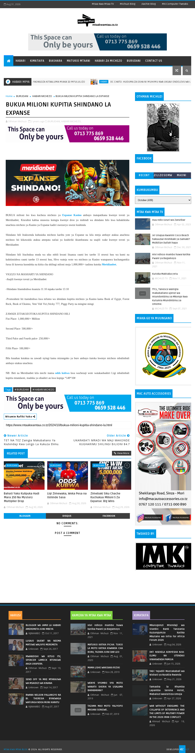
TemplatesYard (99, 744)
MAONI (181, 175)
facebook (109, 515)
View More (123, 453)
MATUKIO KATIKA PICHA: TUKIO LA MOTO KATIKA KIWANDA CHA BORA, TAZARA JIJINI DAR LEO (105, 648)
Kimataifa (37, 60)
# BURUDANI (22, 389)
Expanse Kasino (72, 215)
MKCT (186, 749)
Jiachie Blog (148, 4)
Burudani (134, 60)
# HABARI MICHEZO (43, 389)
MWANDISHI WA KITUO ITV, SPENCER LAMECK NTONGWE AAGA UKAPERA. (43, 660)
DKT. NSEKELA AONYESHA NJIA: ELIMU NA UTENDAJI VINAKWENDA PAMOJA (167, 655)
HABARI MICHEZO (42, 96)
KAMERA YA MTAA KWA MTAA (91, 615)
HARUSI (15, 615)
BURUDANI (22, 96)
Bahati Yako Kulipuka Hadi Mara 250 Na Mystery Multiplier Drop (21, 497)
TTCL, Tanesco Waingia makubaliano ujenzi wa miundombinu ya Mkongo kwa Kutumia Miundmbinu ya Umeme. (170, 297)
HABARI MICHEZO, (71, 121)
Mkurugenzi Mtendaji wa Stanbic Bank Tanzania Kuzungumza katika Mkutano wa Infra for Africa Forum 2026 (167, 633)
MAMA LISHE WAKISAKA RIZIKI (104, 667)
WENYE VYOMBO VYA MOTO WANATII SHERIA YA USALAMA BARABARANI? (105, 686)
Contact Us (153, 60)
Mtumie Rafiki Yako (19, 416)
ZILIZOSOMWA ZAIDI (163, 176)
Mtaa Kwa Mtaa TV (103, 4)
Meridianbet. (109, 264)
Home (9, 96)
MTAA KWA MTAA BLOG (15, 749)
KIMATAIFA (141, 615)
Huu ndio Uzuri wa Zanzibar (168, 220)
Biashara (55, 60)
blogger (24, 515)
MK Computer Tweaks (175, 4)
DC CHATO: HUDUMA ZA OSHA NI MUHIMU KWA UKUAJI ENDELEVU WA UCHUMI (139, 81)
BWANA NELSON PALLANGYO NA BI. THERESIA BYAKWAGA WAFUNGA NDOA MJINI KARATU (43, 698)
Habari (21, 60)
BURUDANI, (54, 121)
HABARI (88, 81)
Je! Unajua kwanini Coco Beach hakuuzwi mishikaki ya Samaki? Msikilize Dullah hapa (171, 239)
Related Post (16, 453)
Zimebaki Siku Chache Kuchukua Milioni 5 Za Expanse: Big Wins (105, 497)
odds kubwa (62, 373)
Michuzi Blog (127, 4)
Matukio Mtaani (78, 60)
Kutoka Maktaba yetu (165, 273)
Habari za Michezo (108, 60)
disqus (66, 515)
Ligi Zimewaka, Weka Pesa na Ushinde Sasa (67, 495)
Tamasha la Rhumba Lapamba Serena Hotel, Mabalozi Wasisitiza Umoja (167, 690)
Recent (144, 175)
